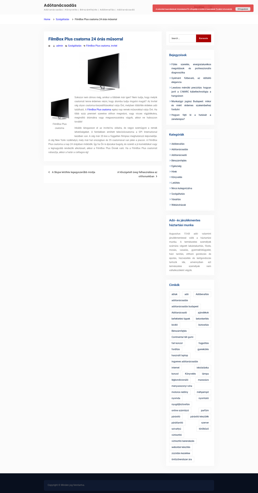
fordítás (176, 349)
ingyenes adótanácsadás (185, 361)
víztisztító (177, 434)
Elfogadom (243, 9)
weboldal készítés (181, 447)
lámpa (205, 373)
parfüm (205, 410)
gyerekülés (203, 349)
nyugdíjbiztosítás (181, 404)
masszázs (203, 379)
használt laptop (180, 355)
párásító (176, 416)
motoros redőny (180, 392)
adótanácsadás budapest (185, 306)
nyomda (176, 398)
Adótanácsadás (60, 5)
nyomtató (204, 398)
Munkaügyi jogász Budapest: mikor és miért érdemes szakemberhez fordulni (191, 105)
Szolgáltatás (74, 45)
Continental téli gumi (182, 337)
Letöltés (175, 182)
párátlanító (177, 422)
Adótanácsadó (179, 155)
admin (59, 45)
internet (175, 367)
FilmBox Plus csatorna (98, 45)
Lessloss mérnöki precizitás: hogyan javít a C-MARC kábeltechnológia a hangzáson (191, 91)
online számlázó (180, 410)
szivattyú (176, 428)
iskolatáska (203, 367)
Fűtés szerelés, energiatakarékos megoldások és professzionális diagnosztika (191, 68)
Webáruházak (178, 204)
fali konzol (177, 343)
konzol (175, 373)
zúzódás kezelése (181, 453)
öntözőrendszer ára (182, 459)
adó (187, 294)
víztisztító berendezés (183, 441)
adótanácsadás (180, 300)
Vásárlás (176, 199)
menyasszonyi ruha (182, 386)
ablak (174, 294)
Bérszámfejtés (178, 160)
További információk (224, 9)
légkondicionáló (180, 379)
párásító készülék (199, 416)
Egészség (176, 166)
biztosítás (203, 324)
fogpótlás (204, 343)
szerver (205, 422)
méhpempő (203, 392)
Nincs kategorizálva (181, 188)
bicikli (175, 324)
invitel (114, 45)
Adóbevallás (177, 143)
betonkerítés (202, 318)
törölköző (204, 428)
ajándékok (203, 312)
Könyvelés (176, 177)
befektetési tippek (181, 318)
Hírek (174, 171)
